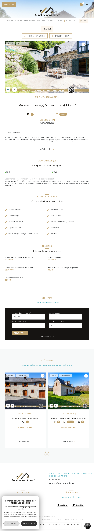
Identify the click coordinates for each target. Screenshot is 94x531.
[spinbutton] (65, 325)
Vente (59, 21)
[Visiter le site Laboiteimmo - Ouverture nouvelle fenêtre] (50, 525)
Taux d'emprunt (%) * (56, 321)
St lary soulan (71, 21)
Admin (59, 519)
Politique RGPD (69, 519)
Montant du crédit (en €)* (21, 313)
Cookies (81, 519)
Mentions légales (47, 519)
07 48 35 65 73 (55, 479)
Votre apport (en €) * (19, 321)
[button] (49, 454)
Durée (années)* (55, 313)
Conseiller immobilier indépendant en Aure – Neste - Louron (28, 21)
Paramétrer (11, 523)
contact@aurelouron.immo (62, 483)
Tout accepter (29, 523)
